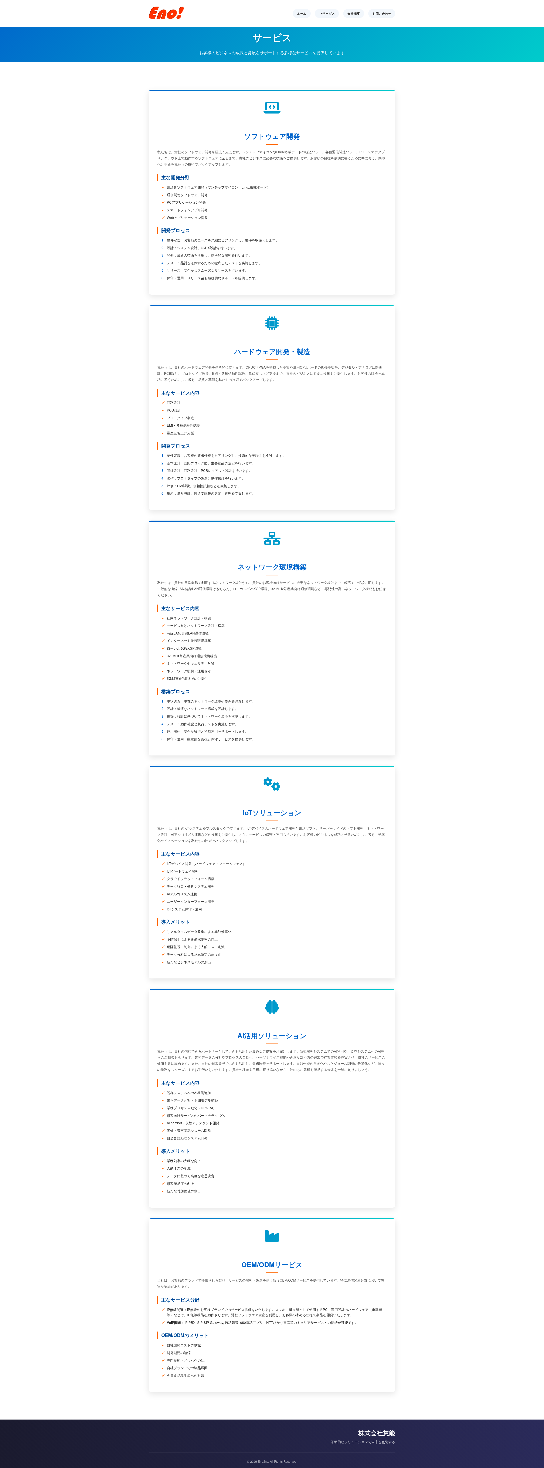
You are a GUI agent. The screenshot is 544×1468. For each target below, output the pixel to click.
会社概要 (353, 13)
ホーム (301, 13)
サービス (328, 13)
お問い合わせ (382, 13)
